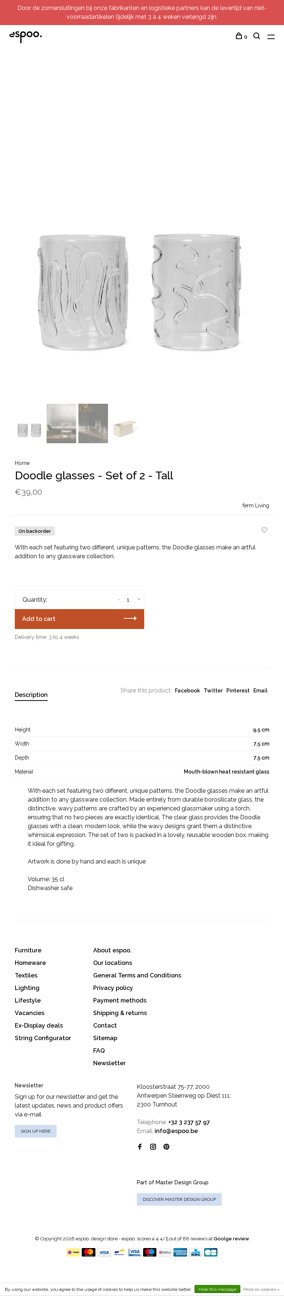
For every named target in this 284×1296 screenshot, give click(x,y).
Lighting (27, 987)
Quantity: (35, 599)
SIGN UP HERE (36, 1131)
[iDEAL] (73, 1254)
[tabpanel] (142, 233)
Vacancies (29, 1013)
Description (31, 694)
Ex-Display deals (39, 1025)
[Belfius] (165, 1254)
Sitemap (105, 1038)
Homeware (30, 962)
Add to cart (38, 618)
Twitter (213, 691)
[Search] (257, 37)
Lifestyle (28, 1000)
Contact (105, 1025)
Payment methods (119, 1000)
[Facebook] (140, 1147)
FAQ (99, 1050)
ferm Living (256, 505)
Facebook (187, 691)
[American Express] (180, 1254)
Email (260, 691)
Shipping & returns (120, 1013)
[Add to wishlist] (264, 530)
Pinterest (238, 691)
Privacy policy (113, 987)
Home (22, 463)
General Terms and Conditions (137, 975)
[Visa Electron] (134, 1254)
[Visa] (104, 1254)
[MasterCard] (88, 1254)
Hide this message (217, 1289)
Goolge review (231, 1238)
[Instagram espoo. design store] (153, 1147)
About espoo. (112, 950)
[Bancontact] (119, 1254)
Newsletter (109, 1063)
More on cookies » (261, 1289)
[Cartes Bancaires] (210, 1254)
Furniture (28, 950)
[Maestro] (150, 1254)
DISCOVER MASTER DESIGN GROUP (179, 1199)
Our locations (112, 962)
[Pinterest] (166, 1147)
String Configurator (43, 1038)
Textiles (26, 975)
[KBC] (195, 1254)
